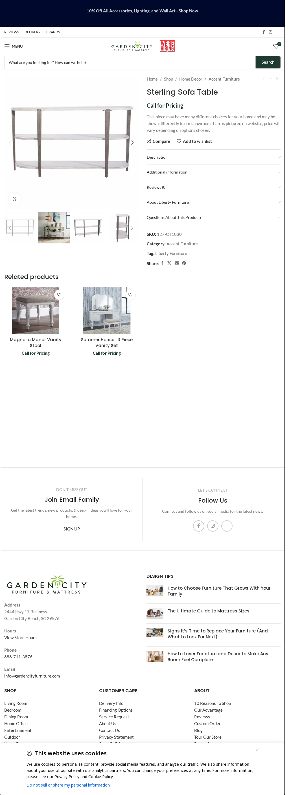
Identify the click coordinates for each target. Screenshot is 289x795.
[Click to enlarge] (14, 198)
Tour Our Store (208, 737)
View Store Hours (20, 637)
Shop (168, 78)
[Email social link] (176, 263)
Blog (198, 730)
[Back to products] (270, 78)
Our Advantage (208, 709)
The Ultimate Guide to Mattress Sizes (208, 611)
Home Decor (190, 78)
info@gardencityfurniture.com (32, 675)
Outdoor (12, 737)
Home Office (16, 723)
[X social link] (169, 263)
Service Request (114, 716)
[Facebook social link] (263, 32)
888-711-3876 (18, 656)
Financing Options (116, 709)
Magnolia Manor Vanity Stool (36, 342)
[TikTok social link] (277, 32)
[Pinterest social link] (184, 263)
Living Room (15, 703)
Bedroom (12, 709)
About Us (107, 723)
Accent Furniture (224, 78)
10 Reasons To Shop (212, 703)
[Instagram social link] (270, 32)
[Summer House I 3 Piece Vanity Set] (106, 310)
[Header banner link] (142, 13)
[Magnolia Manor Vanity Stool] (35, 310)
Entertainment (18, 730)
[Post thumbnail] (154, 592)
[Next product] (277, 78)
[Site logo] (132, 45)
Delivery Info (111, 703)
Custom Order (207, 723)
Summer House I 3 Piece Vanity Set (107, 342)
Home (152, 78)
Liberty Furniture (171, 253)
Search (268, 62)
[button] (10, 142)
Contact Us (109, 730)
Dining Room (16, 716)
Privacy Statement (116, 737)
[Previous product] (263, 78)
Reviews (202, 716)
